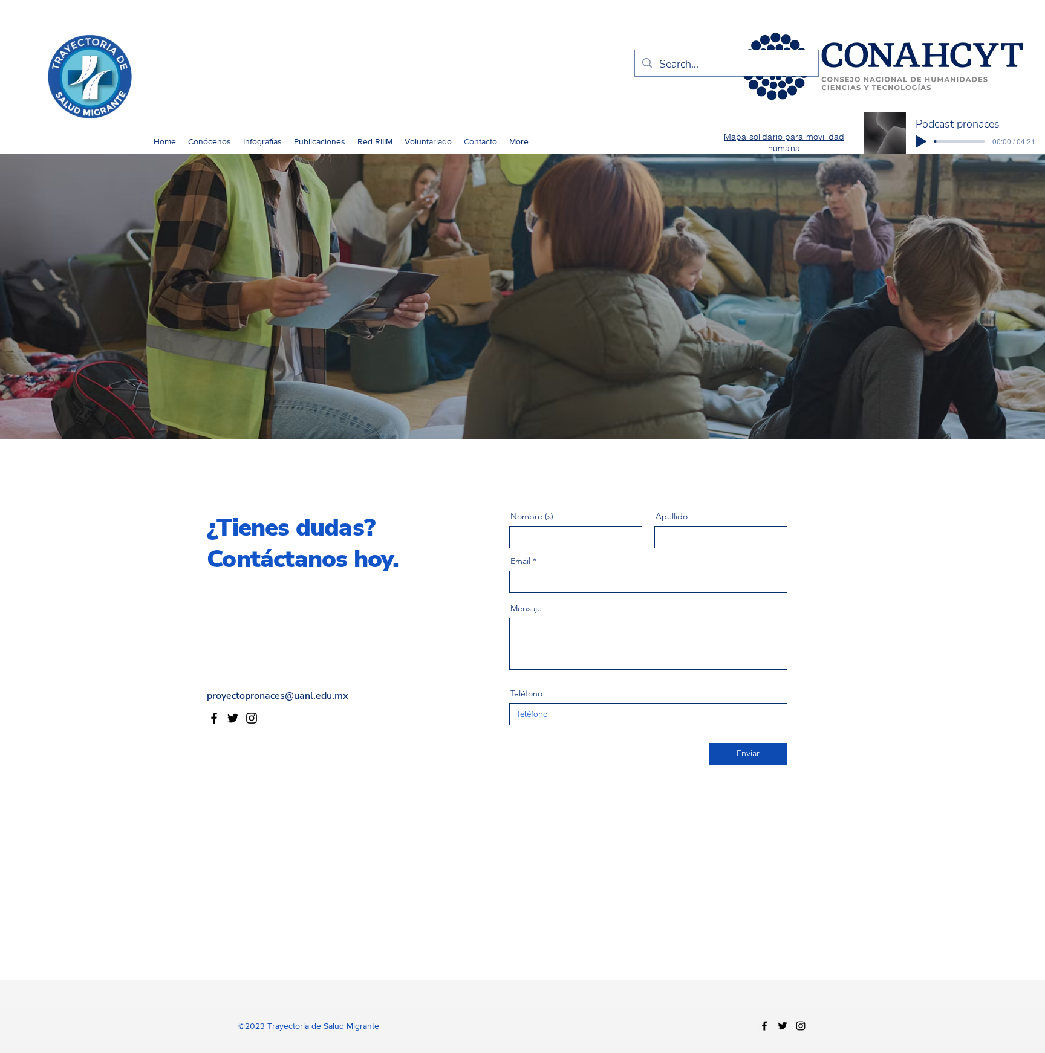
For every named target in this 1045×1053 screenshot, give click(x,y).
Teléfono (526, 693)
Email (520, 561)
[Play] (921, 141)
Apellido (672, 516)
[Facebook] (214, 718)
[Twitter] (233, 718)
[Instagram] (251, 718)
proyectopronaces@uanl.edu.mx (277, 695)
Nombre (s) (531, 516)
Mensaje (526, 608)
